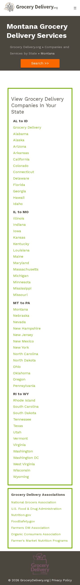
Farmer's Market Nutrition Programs (39, 540)
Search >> (40, 63)
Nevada (19, 322)
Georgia (19, 191)
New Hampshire (27, 328)
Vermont (20, 438)
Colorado (20, 166)
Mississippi (22, 288)
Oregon (19, 379)
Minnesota (22, 282)
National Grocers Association (33, 502)
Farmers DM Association (30, 527)
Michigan (20, 276)
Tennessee (22, 419)
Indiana (19, 224)
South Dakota (24, 413)
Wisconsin (21, 470)
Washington (23, 451)
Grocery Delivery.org (25, 47)
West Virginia (24, 464)
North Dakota (24, 360)
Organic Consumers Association (36, 534)
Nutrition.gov (21, 515)
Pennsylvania (24, 386)
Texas (18, 426)
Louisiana (21, 250)
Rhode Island (24, 400)
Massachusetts (25, 269)
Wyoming (21, 477)
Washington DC (26, 458)
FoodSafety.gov (23, 521)
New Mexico (23, 341)
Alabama (20, 134)
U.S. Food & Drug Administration (36, 508)
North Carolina (25, 354)
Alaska (18, 140)
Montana (20, 309)
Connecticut (23, 172)
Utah (17, 432)
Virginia (19, 445)
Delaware (21, 178)
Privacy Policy (62, 580)
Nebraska (21, 315)
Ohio (17, 367)
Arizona (19, 146)
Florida (19, 185)
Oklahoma (21, 373)
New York (21, 347)
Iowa (17, 231)
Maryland (21, 263)
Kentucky (21, 244)
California (21, 159)
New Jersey (23, 335)
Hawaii (18, 197)
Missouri (20, 295)
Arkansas (21, 153)
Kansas (19, 237)
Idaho (18, 204)
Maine (18, 256)
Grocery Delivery (27, 127)
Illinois (18, 218)
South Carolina (26, 406)
